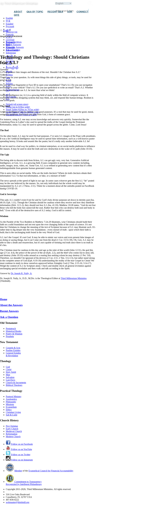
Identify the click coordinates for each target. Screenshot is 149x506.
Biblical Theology (14, 385)
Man (8, 374)
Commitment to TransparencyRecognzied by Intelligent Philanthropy (24, 482)
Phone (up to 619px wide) (18, 107)
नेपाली (8, 81)
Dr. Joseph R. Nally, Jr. (21, 273)
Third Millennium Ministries (74, 278)
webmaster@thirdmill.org (17, 502)
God (8, 367)
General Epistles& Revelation (13, 354)
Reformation (11, 434)
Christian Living (13, 412)
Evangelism (11, 407)
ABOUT (18, 11)
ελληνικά (10, 39)
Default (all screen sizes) (17, 104)
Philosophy (11, 401)
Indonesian (11, 53)
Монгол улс (11, 32)
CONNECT (82, 11)
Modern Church (13, 436)
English (9, 18)
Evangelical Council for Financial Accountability (51, 470)
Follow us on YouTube (21, 449)
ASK (69, 11)
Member (18, 470)
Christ (8, 369)
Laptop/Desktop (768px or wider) (21, 115)
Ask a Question (13, 50)
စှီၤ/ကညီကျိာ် (12, 67)
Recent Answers (13, 44)
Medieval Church (14, 431)
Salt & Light (11, 415)
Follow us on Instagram (21, 460)
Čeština (9, 74)
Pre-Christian (12, 426)
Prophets (10, 336)
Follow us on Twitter (20, 454)
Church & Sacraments (16, 382)
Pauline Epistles (13, 350)
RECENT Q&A (55, 11)
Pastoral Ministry (13, 396)
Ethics (8, 409)
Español (9, 24)
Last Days (10, 380)
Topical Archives (14, 42)
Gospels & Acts (13, 348)
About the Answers (15, 47)
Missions (10, 404)
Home (6, 30)
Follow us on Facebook (21, 444)
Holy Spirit (11, 372)
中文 (8, 21)
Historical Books (13, 331)
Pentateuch (11, 328)
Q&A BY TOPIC (34, 11)
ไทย (8, 78)
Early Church (12, 428)
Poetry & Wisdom (14, 334)
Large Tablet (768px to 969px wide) (22, 112)
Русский (10, 26)
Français (10, 34)
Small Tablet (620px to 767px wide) (22, 109)
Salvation (10, 377)
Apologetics (11, 399)
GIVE (16, 15)
